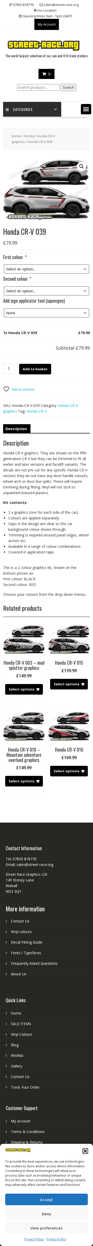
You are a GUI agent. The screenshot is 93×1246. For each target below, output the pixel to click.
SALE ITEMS (21, 1023)
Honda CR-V (36, 411)
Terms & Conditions (27, 1131)
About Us (18, 973)
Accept (46, 1199)
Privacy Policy (34, 1239)
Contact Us (20, 921)
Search (68, 87)
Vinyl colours (21, 931)
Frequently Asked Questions (34, 963)
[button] (85, 1151)
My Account (47, 24)
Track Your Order (25, 1087)
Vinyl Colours (21, 1034)
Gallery (16, 1066)
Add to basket (35, 369)
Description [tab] (16, 428)
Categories (23, 109)
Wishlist (17, 1055)
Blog (15, 1044)
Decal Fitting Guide (26, 942)
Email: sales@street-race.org (29, 864)
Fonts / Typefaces (26, 952)
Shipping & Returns (27, 1142)
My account (20, 1121)
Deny (46, 1213)
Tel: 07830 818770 (21, 858)
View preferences (46, 1228)
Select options (21, 689)
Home (16, 136)
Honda (29, 136)
